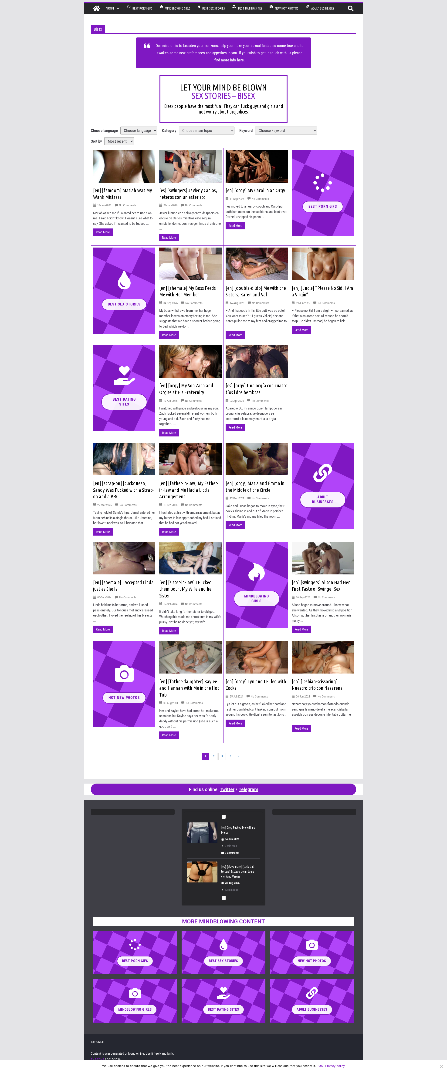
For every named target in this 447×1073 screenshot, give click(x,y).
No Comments (127, 205)
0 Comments (232, 841)
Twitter (227, 789)
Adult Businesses (321, 8)
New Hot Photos (285, 8)
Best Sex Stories (212, 8)
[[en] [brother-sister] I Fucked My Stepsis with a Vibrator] (202, 860)
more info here (232, 60)
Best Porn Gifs (141, 8)
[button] (117, 8)
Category (169, 130)
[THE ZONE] (96, 8)
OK (320, 1066)
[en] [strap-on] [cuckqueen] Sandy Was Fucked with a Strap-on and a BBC (123, 489)
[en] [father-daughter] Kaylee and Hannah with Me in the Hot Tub (189, 687)
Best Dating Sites (249, 8)
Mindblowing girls (176, 8)
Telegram (248, 789)
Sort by (96, 141)
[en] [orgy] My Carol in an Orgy (255, 190)
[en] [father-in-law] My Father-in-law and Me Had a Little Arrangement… (188, 489)
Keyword (246, 130)
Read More (103, 232)
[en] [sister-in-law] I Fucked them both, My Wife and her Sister (186, 588)
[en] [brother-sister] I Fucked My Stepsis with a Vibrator (238, 857)
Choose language (104, 130)
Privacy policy (335, 1066)
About (110, 8)
